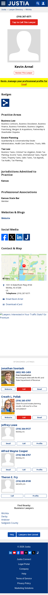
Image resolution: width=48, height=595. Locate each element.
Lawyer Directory (16, 9)
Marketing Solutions (24, 588)
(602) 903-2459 (23, 372)
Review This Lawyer (23, 73)
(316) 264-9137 (23, 428)
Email (39, 389)
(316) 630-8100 (23, 481)
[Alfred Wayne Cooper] (7, 460)
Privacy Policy (24, 583)
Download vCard (14, 304)
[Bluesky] (29, 552)
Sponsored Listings (23, 362)
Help (24, 574)
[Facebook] (18, 552)
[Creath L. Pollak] (7, 405)
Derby (4, 516)
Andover (5, 519)
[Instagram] (22, 552)
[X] (33, 552)
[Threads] (26, 552)
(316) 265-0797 (23, 400)
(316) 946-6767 (23, 454)
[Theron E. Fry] (7, 486)
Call (24, 389)
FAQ (12, 534)
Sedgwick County (9, 522)
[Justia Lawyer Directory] (37, 552)
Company (24, 569)
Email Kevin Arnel (14, 299)
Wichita (29, 9)
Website (5, 218)
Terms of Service (24, 578)
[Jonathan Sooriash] (7, 377)
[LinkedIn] (10, 552)
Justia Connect (24, 559)
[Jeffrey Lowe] (7, 433)
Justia (3, 9)
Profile (39, 443)
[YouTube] (14, 552)
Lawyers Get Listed (28, 534)
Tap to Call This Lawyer (24, 22)
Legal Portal (24, 564)
